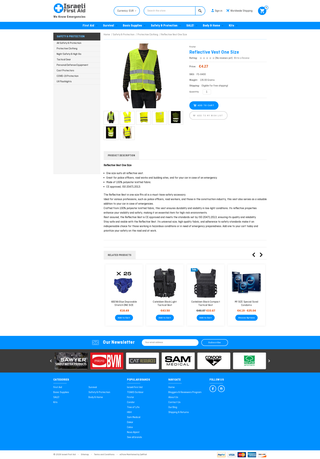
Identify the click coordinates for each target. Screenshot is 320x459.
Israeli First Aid (134, 387)
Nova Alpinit (133, 432)
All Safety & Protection (69, 43)
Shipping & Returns (178, 412)
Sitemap (85, 454)
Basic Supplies (132, 26)
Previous (253, 255)
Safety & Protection (164, 26)
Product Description (121, 155)
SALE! (190, 26)
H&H (129, 412)
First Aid (88, 26)
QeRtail (143, 454)
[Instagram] (221, 388)
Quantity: (194, 91)
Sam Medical (133, 417)
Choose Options (246, 318)
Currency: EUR (125, 11)
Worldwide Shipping (241, 11)
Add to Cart (124, 318)
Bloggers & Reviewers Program (185, 392)
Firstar (130, 397)
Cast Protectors (65, 70)
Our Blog (172, 407)
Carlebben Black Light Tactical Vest (165, 303)
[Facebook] (213, 388)
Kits (231, 26)
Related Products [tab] (120, 255)
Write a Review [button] (242, 58)
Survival (108, 26)
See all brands (134, 437)
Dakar (130, 422)
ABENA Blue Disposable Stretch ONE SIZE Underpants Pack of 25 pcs (124, 305)
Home (171, 387)
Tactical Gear (64, 59)
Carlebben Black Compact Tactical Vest (205, 303)
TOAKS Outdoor (135, 392)
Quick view (124, 283)
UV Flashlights (64, 81)
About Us (173, 397)
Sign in (218, 11)
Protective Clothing (67, 48)
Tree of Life (133, 407)
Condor (131, 402)
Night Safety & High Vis (69, 54)
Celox (130, 427)
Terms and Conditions (104, 454)
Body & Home (211, 26)
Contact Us (174, 402)
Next (261, 255)
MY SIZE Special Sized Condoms (246, 303)
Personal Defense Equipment (72, 65)
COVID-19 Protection (67, 76)
